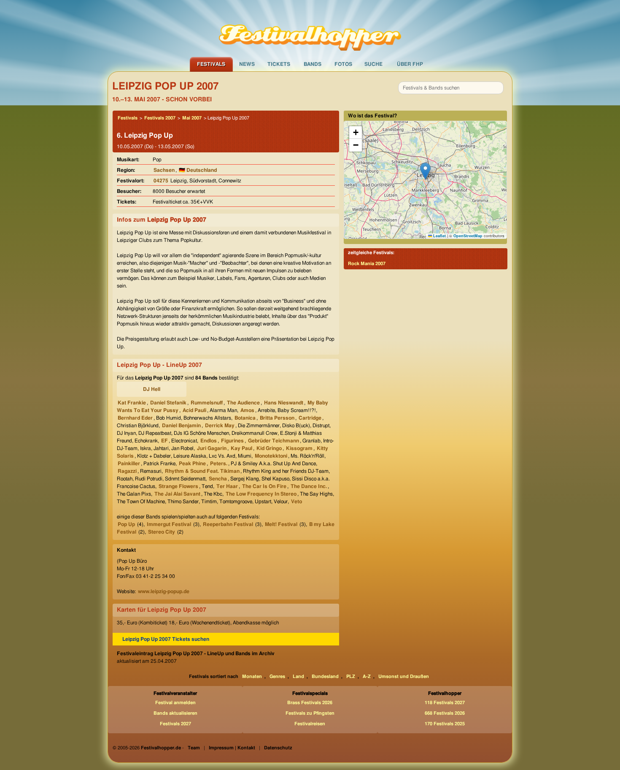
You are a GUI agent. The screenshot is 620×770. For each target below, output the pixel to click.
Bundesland (325, 676)
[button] (425, 171)
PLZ (350, 676)
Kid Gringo (269, 448)
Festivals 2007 (159, 118)
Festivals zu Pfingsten (310, 713)
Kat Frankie (132, 402)
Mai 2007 (192, 118)
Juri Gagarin (211, 448)
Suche (373, 64)
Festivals (211, 64)
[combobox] (451, 87)
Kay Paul (241, 448)
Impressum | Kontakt (232, 748)
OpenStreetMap (468, 236)
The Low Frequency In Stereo (261, 493)
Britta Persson (277, 417)
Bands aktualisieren (175, 713)
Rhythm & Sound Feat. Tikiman (202, 471)
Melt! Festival (281, 524)
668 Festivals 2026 (445, 713)
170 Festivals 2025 (445, 723)
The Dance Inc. (309, 486)
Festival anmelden (175, 702)
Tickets (278, 64)
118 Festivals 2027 (445, 702)
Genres (277, 676)
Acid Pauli (194, 410)
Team (194, 748)
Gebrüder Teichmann (273, 440)
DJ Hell (151, 389)
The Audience (243, 402)
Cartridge (310, 417)
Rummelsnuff (207, 402)
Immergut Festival (169, 524)
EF (164, 440)
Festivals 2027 (175, 723)
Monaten (252, 676)
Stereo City (161, 531)
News (247, 64)
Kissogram (299, 448)
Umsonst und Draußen (403, 676)
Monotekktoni (271, 455)
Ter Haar (227, 486)
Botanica (245, 417)
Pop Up (126, 524)
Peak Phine (192, 463)
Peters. (218, 463)
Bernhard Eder (135, 417)
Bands (312, 64)
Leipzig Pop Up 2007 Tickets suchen (165, 639)
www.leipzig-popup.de (163, 591)
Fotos (343, 64)
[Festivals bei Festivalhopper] (310, 28)
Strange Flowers (178, 486)
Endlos (208, 440)
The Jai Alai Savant (177, 493)
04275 (161, 180)
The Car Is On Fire (264, 486)
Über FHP (410, 64)
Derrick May (220, 425)
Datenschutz (278, 748)
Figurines (232, 440)
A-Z (367, 676)
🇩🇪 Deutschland (198, 170)
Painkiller (129, 463)
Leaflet (439, 236)
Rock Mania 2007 (366, 263)
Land (298, 676)
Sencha (218, 478)
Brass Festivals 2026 (309, 702)
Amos (247, 410)
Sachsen (164, 170)
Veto (296, 501)
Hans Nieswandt (283, 402)
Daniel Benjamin (181, 425)
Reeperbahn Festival (228, 524)
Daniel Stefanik (168, 402)
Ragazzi (127, 471)
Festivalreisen (309, 723)
